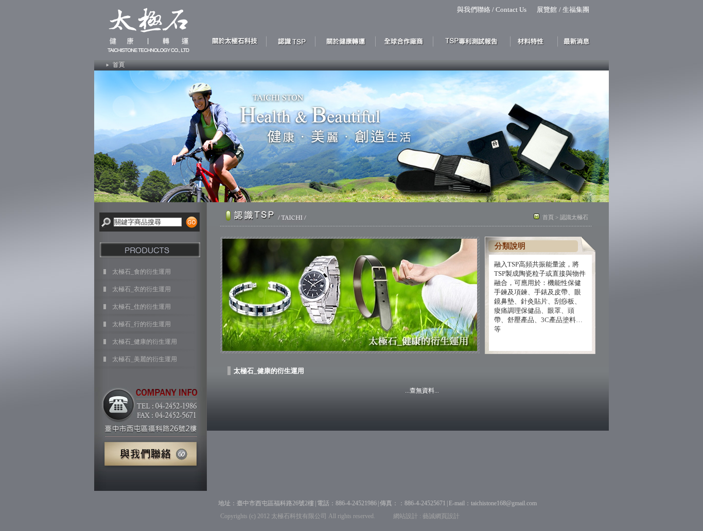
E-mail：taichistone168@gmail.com (493, 503)
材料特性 (534, 40)
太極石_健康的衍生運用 (144, 341)
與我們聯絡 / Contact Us (491, 9)
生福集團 (576, 9)
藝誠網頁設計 (441, 516)
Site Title (144, 28)
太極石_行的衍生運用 (141, 324)
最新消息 (579, 40)
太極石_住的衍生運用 (141, 306)
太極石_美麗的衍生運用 (144, 359)
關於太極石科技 (237, 40)
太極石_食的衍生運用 (141, 271)
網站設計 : (407, 516)
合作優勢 (404, 40)
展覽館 (547, 9)
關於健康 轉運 (345, 40)
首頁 (548, 217)
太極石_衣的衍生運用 (141, 289)
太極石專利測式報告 (472, 40)
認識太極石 (291, 40)
